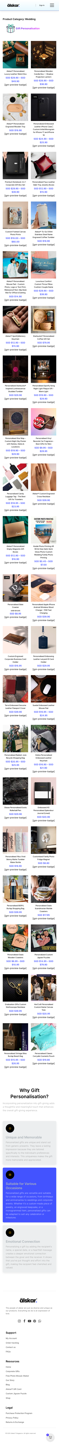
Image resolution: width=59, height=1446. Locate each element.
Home (8, 1367)
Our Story (10, 1380)
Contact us (11, 1347)
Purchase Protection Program (19, 1413)
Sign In (41, 5)
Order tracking (12, 1343)
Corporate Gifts (13, 1371)
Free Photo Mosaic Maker (17, 1376)
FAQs (8, 1351)
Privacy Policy (12, 1418)
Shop (8, 1398)
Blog (8, 1384)
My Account (11, 1338)
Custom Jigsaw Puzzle (16, 1393)
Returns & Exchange (15, 1422)
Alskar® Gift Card (13, 1389)
